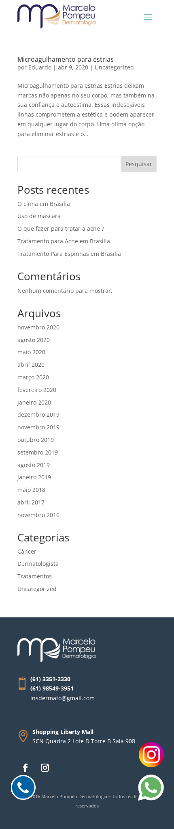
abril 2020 (31, 364)
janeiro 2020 (34, 402)
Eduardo (39, 67)
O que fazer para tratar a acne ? (60, 228)
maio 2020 (31, 352)
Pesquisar (138, 164)
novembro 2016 (38, 515)
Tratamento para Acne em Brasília (63, 241)
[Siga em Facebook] (25, 768)
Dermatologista (38, 563)
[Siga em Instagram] (45, 768)
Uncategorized (114, 67)
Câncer (26, 551)
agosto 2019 (33, 465)
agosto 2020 (33, 340)
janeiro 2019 (34, 477)
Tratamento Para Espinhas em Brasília (69, 254)
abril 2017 (31, 502)
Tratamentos (34, 576)
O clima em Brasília (43, 204)
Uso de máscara (39, 216)
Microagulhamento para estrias (65, 59)
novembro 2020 (38, 327)
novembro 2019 (38, 427)
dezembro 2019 (38, 414)
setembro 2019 (37, 452)
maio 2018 (31, 490)
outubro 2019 (35, 440)
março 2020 (33, 377)
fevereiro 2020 (36, 390)
